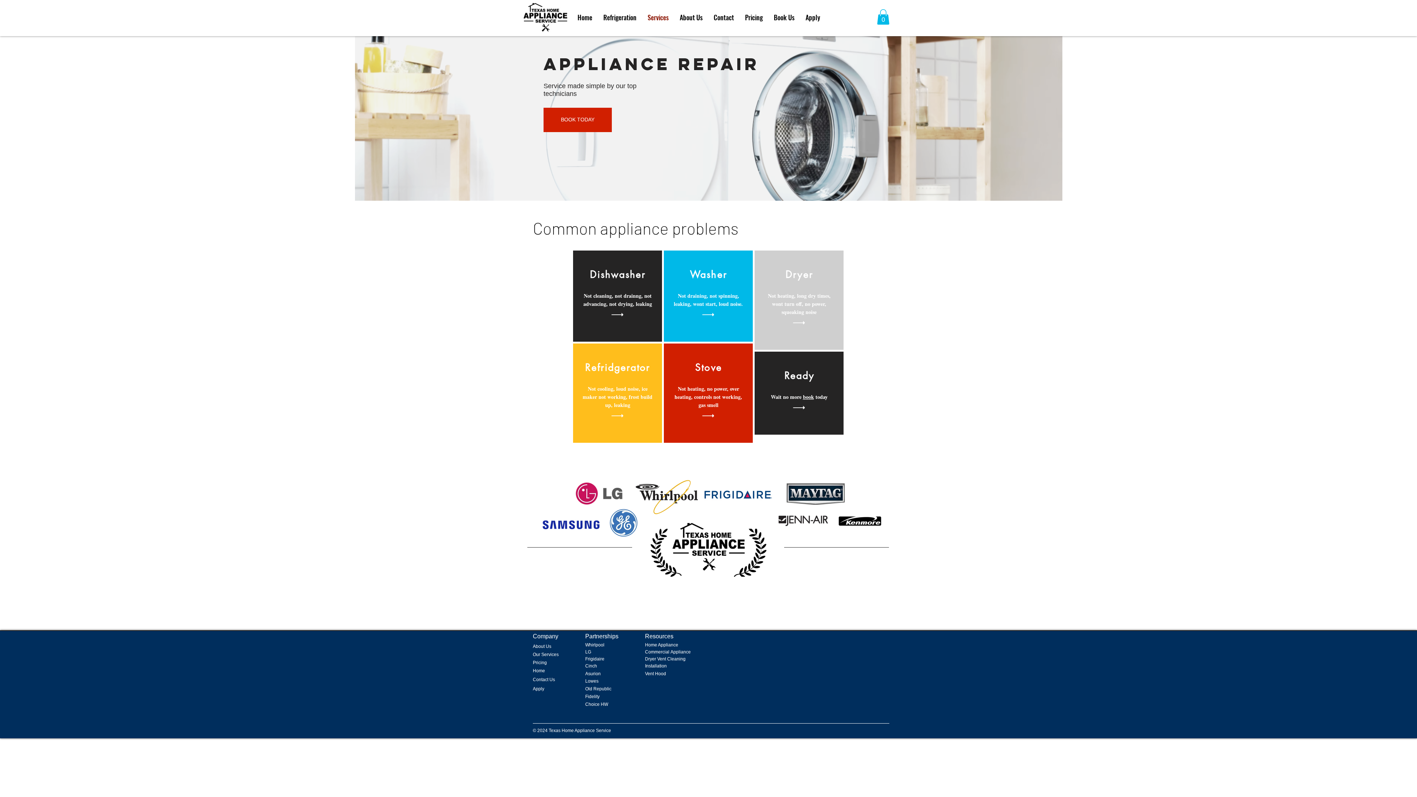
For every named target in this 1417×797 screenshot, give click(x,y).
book (808, 397)
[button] (883, 17)
